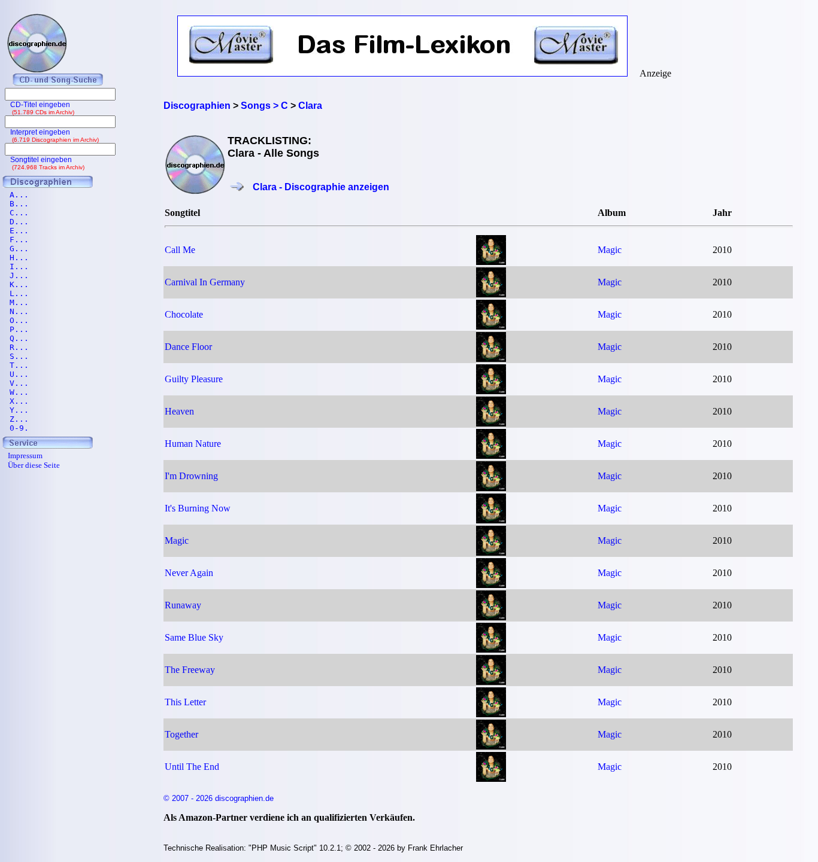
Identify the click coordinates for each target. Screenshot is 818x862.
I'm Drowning (191, 476)
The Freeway (190, 670)
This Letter (185, 702)
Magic (610, 250)
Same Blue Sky (194, 637)
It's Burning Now (198, 508)
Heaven (179, 411)
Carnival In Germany (205, 282)
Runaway (183, 605)
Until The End (192, 767)
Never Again (189, 573)
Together (181, 734)
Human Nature (193, 443)
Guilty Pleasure (194, 379)
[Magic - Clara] (491, 262)
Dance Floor (188, 347)
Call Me (180, 250)
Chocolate (184, 314)
